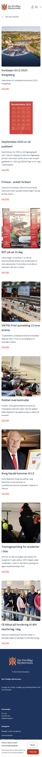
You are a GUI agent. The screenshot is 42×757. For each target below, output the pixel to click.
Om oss (4, 713)
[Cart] (36, 7)
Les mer (5, 88)
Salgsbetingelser (7, 718)
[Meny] (40, 7)
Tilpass (32, 745)
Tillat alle (33, 752)
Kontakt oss (6, 716)
